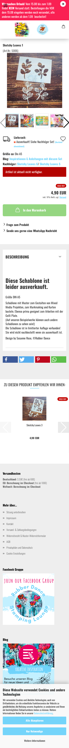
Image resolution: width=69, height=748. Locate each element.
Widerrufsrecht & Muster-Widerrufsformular (26, 536)
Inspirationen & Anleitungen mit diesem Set (36, 159)
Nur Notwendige (34, 731)
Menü (5, 5)
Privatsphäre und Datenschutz (19, 547)
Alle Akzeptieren (34, 720)
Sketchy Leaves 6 (27, 164)
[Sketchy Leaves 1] (34, 80)
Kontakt (9, 524)
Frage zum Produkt (17, 224)
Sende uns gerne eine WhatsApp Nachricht (31, 231)
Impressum (11, 518)
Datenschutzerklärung (43, 713)
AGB (8, 542)
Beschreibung (17, 257)
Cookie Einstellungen (15, 553)
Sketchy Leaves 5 (50, 164)
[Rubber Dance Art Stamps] (34, 29)
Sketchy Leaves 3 (34, 425)
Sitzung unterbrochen (16, 512)
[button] (10, 359)
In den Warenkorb (34, 210)
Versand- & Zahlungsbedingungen (21, 530)
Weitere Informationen (34, 740)
